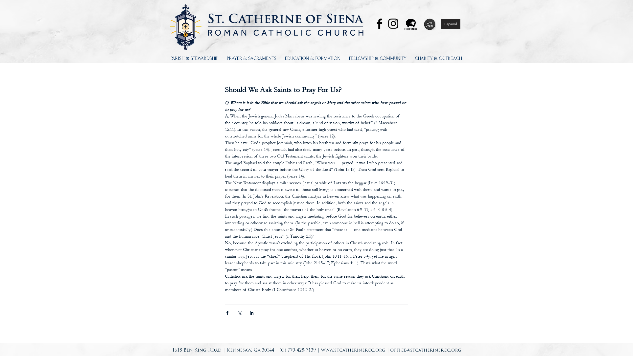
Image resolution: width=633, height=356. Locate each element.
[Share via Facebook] (227, 313)
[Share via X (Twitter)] (239, 313)
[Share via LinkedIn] (251, 313)
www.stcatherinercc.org (353, 350)
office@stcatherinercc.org (425, 350)
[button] (194, 58)
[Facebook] (379, 23)
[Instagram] (393, 23)
